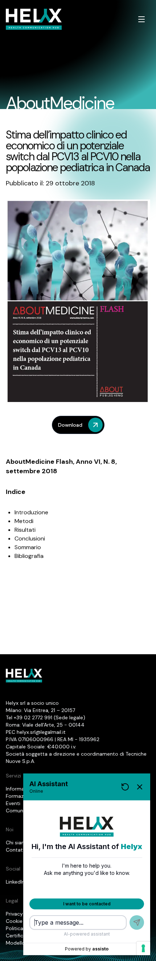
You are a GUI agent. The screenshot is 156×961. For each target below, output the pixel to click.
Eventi (13, 803)
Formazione (20, 796)
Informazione (21, 788)
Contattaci (19, 850)
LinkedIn (15, 881)
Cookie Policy (22, 921)
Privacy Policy (22, 913)
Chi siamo (17, 842)
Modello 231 (20, 943)
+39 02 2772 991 (33, 717)
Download (70, 425)
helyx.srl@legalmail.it (41, 732)
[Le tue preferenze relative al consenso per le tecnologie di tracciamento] (143, 948)
